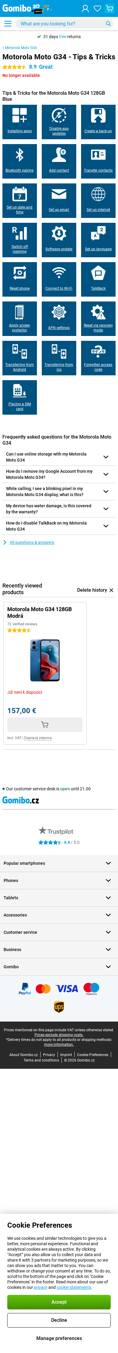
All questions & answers (32, 542)
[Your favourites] (97, 8)
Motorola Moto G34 (21, 48)
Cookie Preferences (92, 1055)
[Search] (108, 23)
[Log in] (85, 8)
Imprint (66, 1055)
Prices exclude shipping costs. (59, 1035)
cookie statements (74, 1287)
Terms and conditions (41, 1060)
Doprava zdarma (38, 738)
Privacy (49, 1055)
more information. (59, 1044)
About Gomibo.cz (23, 1055)
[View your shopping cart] (109, 8)
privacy (41, 1287)
